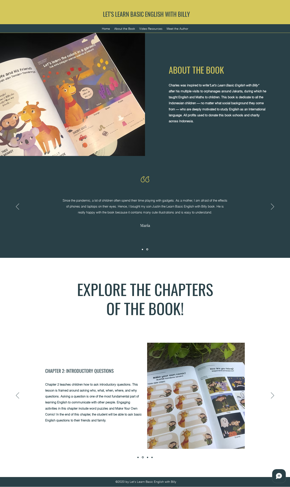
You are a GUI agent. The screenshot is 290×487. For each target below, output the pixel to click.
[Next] (272, 207)
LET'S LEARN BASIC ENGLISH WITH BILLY (146, 14)
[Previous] (17, 207)
